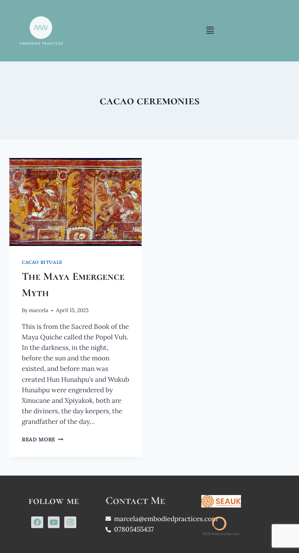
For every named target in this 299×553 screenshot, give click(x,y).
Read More (42, 439)
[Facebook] (37, 522)
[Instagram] (70, 522)
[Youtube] (54, 522)
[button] (210, 30)
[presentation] (75, 202)
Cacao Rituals (42, 262)
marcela (38, 310)
